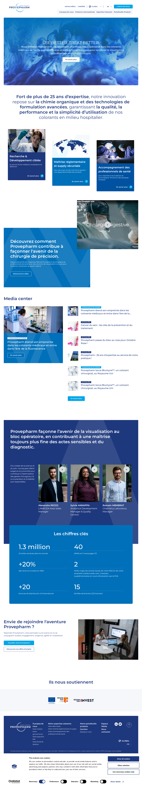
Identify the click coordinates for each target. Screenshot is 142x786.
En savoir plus (71, 59)
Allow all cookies (123, 759)
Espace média (70, 6)
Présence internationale (85, 12)
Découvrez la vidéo (21, 274)
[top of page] (129, 724)
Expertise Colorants (104, 12)
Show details (115, 782)
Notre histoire (37, 729)
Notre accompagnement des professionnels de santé (58, 733)
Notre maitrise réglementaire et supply (62, 729)
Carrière (81, 6)
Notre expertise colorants (59, 724)
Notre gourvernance (38, 733)
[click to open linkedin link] (116, 724)
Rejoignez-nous (86, 732)
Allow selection (123, 765)
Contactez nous (123, 6)
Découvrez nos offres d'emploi (19, 649)
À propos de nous (66, 12)
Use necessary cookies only (123, 772)
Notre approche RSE (38, 738)
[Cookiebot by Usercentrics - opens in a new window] (14, 781)
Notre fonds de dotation (38, 743)
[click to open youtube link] (120, 724)
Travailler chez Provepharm (19, 643)
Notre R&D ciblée (54, 726)
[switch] (64, 781)
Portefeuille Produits (122, 12)
